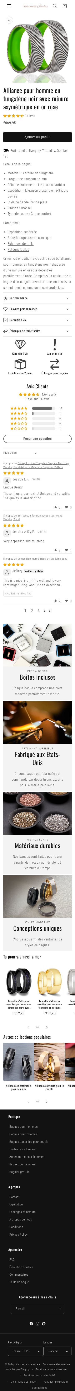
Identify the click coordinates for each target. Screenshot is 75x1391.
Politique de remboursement (52, 1369)
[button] (9, 6)
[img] (13, 473)
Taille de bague (19, 1282)
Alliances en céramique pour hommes (18, 1087)
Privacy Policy (18, 1234)
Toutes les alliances (22, 1149)
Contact (14, 1197)
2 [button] (32, 611)
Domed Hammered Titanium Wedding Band (42, 558)
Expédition (16, 1204)
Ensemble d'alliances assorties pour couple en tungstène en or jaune (49, 1004)
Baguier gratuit (19, 1172)
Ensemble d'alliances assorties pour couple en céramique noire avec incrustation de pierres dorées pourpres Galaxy (18, 1004)
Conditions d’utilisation (24, 1381)
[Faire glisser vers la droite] (46, 1027)
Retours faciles (18, 250)
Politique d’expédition (56, 1381)
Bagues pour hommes (23, 1127)
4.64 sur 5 (48, 395)
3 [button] (39, 611)
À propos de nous (20, 1219)
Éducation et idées (21, 1267)
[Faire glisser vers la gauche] (28, 1027)
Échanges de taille (21, 244)
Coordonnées (39, 1387)
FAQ (12, 1260)
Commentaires (19, 1274)
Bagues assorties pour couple (29, 1142)
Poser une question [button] (37, 439)
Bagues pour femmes (23, 1134)
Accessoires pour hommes (27, 1157)
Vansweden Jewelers (28, 1364)
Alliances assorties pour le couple (49, 1087)
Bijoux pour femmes (22, 1164)
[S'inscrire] (59, 1309)
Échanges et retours (22, 1212)
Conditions (16, 1227)
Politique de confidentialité (39, 1375)
